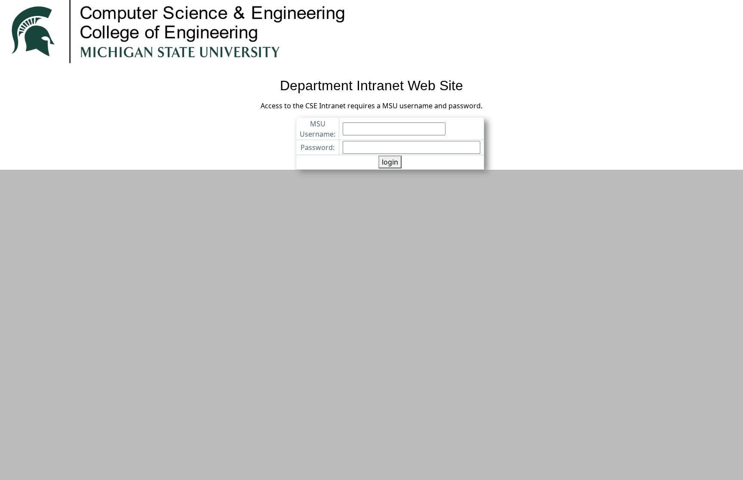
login (390, 162)
